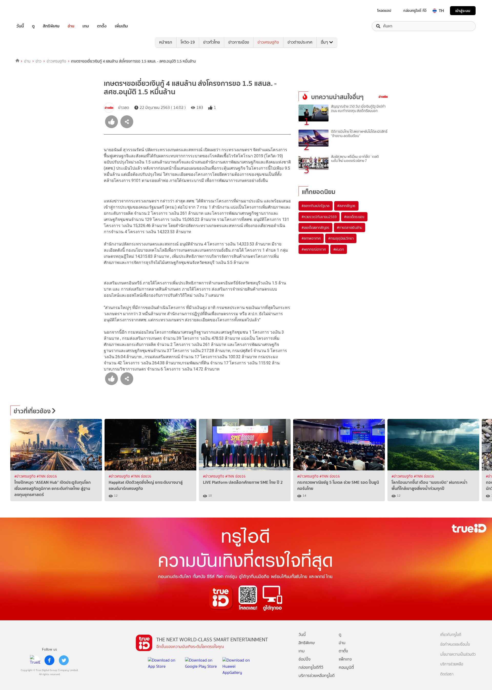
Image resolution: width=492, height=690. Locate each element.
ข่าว (39, 61)
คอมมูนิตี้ (346, 667)
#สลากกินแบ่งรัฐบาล (316, 205)
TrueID (31, 10)
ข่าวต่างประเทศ (300, 42)
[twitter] (64, 660)
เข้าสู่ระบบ (462, 11)
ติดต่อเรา (447, 674)
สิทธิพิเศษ (51, 26)
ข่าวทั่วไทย (211, 42)
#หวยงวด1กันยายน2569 (319, 216)
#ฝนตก (338, 249)
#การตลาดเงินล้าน (349, 227)
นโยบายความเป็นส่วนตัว (458, 654)
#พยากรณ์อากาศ (314, 249)
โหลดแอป (384, 10)
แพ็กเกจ (345, 659)
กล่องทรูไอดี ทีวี (414, 10)
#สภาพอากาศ (311, 238)
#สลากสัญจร (346, 205)
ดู (33, 26)
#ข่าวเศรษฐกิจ (25, 476)
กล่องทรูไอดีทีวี (311, 667)
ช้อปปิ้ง (305, 659)
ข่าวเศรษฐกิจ (268, 42)
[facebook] (49, 660)
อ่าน (71, 26)
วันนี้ (20, 26)
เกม (86, 26)
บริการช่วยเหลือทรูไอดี (317, 675)
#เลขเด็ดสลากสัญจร (315, 227)
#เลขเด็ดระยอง (354, 216)
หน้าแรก (165, 42)
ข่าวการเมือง (238, 42)
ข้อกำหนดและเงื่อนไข (455, 644)
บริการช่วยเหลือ (451, 664)
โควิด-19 (188, 42)
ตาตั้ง (102, 26)
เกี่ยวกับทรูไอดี (450, 634)
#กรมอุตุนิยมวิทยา (340, 238)
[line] (35, 660)
